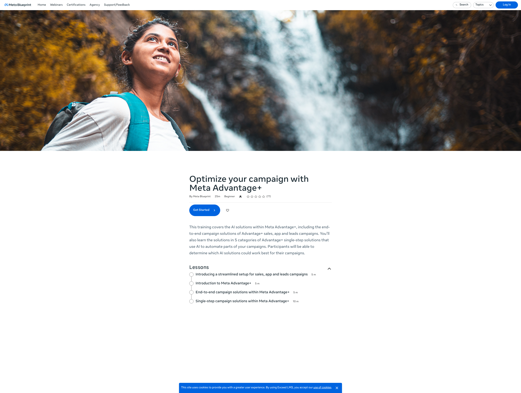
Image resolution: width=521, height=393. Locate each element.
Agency (95, 5)
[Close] (337, 388)
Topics (479, 5)
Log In (507, 5)
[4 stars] (260, 196)
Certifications (76, 5)
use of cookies (322, 388)
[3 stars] (256, 196)
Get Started (201, 210)
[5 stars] (264, 196)
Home (42, 5)
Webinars (56, 5)
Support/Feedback (117, 5)
